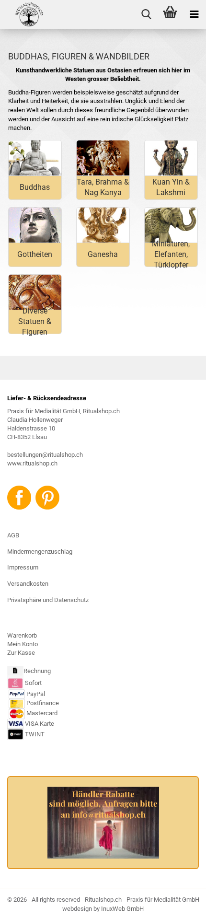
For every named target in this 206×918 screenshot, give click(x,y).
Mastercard (41, 713)
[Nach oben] (179, 903)
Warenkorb (22, 635)
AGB (13, 535)
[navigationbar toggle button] (194, 14)
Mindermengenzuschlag (39, 551)
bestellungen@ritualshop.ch (45, 454)
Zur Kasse (21, 652)
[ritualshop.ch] (22, 14)
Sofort (33, 682)
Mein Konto (22, 644)
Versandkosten (27, 583)
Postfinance (42, 703)
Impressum (22, 567)
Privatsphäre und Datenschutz (48, 600)
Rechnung (37, 671)
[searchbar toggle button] (146, 14)
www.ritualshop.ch (32, 463)
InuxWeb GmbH (122, 908)
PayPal (35, 693)
